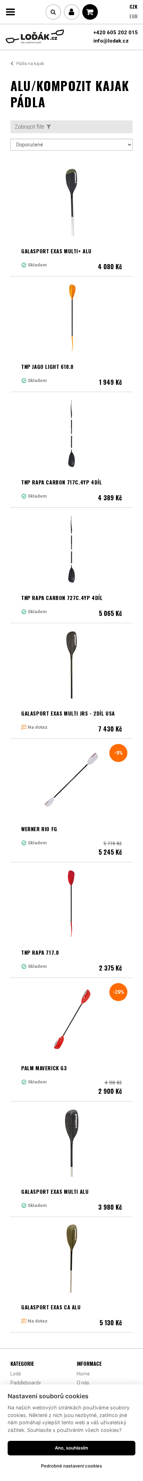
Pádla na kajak (30, 63)
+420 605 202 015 (115, 32)
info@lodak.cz (111, 41)
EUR (133, 16)
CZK (133, 6)
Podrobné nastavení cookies (71, 1466)
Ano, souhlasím (71, 1448)
